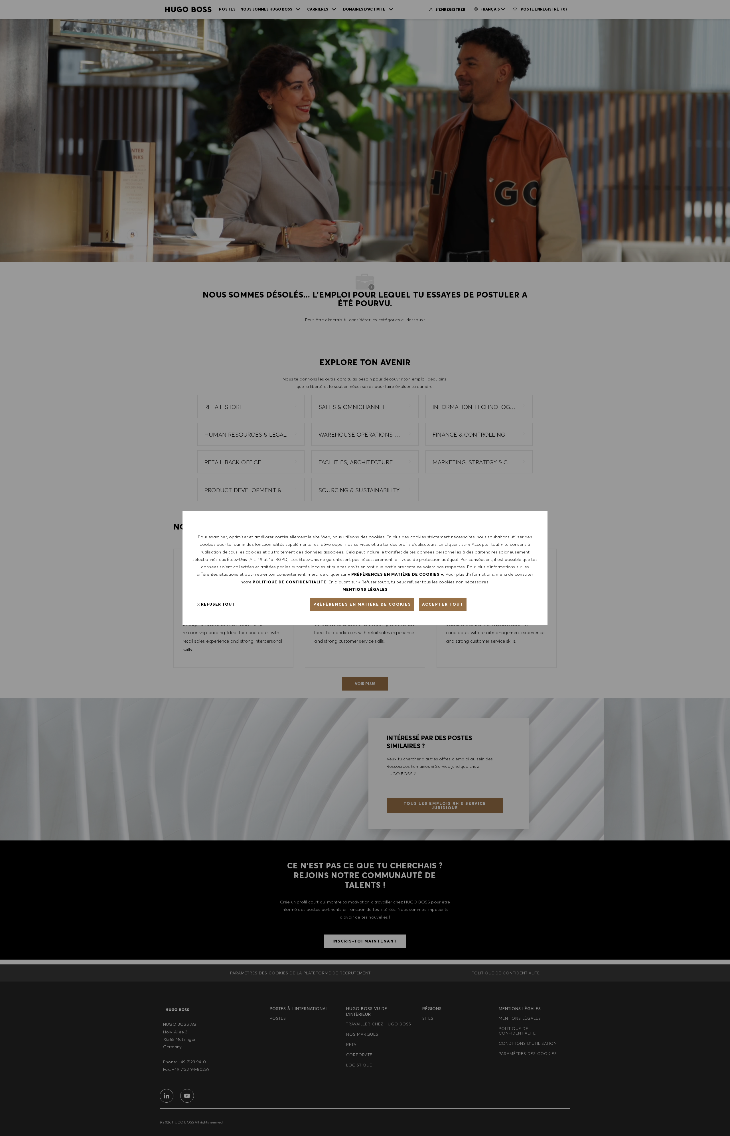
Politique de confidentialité (290, 582)
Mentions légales (365, 589)
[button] (362, 604)
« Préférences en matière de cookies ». (396, 574)
